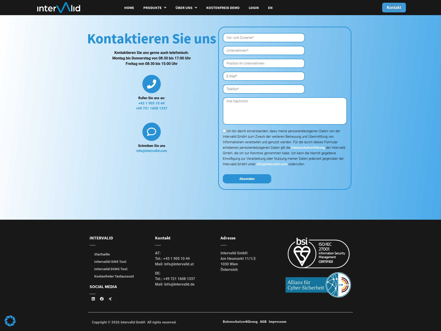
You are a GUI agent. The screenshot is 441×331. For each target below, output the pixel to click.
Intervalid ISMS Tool (110, 261)
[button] (10, 321)
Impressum (277, 321)
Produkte (152, 7)
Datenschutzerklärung (308, 148)
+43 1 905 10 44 (152, 103)
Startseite (102, 254)
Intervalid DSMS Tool (110, 268)
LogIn (254, 7)
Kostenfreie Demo (223, 7)
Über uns (183, 7)
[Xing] (110, 299)
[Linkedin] (93, 299)
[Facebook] (101, 299)
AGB (263, 321)
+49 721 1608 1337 (151, 108)
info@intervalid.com (151, 151)
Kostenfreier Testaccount (114, 276)
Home (129, 7)
